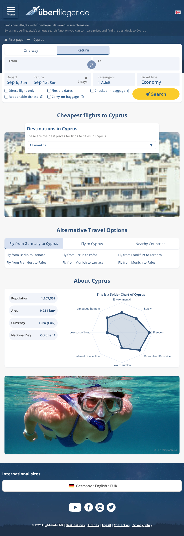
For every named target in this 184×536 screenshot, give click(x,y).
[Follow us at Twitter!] (111, 507)
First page (16, 39)
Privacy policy (142, 525)
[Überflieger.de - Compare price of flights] (57, 12)
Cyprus (38, 39)
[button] (10, 11)
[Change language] (177, 12)
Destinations (75, 525)
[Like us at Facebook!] (88, 507)
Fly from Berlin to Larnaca (26, 255)
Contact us (121, 525)
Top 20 (106, 525)
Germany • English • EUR (96, 485)
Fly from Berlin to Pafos (79, 255)
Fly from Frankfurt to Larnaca (140, 255)
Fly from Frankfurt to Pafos (26, 262)
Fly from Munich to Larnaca (82, 262)
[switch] (91, 64)
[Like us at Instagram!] (99, 507)
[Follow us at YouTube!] (75, 507)
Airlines (93, 525)
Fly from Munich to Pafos (137, 262)
